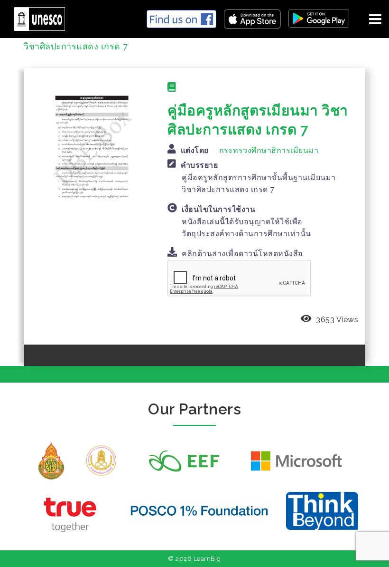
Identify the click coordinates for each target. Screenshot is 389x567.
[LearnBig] (36, 17)
